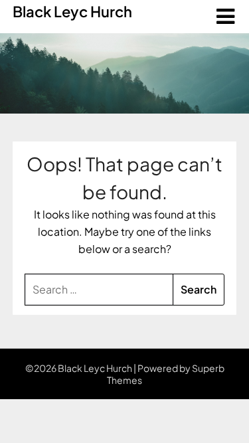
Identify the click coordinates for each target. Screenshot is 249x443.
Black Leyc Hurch (72, 11)
